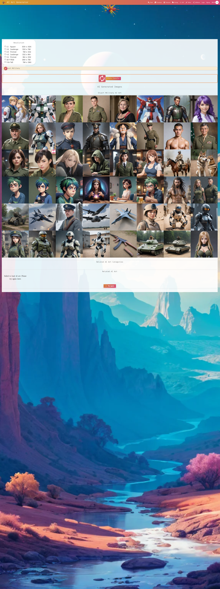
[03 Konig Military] (96, 162)
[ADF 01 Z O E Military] (123, 217)
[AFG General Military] (150, 217)
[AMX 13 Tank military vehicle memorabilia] (177, 244)
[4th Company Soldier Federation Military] (177, 189)
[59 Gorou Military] (204, 189)
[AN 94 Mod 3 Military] (204, 244)
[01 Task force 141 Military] (15, 162)
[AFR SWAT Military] (204, 217)
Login (203, 2)
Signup (208, 2)
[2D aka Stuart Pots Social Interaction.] (123, 189)
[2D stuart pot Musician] (15, 189)
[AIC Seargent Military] (96, 244)
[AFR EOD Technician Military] (177, 217)
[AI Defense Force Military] (69, 244)
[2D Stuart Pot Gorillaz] (69, 189)
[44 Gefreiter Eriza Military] (69, 108)
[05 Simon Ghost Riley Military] (123, 162)
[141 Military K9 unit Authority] (204, 162)
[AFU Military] (15, 244)
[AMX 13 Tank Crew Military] (150, 244)
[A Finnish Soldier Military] (69, 217)
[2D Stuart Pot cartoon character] (42, 189)
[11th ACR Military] (177, 162)
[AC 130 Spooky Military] (96, 217)
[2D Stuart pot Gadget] (96, 189)
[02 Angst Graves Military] (69, 162)
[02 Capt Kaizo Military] (42, 162)
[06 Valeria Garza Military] (150, 162)
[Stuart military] (42, 108)
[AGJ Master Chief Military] (42, 244)
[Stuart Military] (15, 108)
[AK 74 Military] (123, 244)
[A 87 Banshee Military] (42, 217)
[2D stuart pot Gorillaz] (150, 189)
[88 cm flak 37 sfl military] (15, 217)
